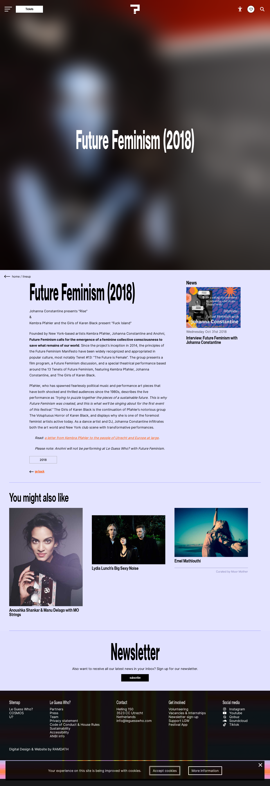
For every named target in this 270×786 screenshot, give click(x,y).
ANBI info (57, 736)
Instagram (236, 709)
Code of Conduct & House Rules (75, 724)
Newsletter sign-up (183, 717)
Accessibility (59, 732)
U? (11, 717)
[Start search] (261, 9)
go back (39, 471)
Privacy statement (64, 721)
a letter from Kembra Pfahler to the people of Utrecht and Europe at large (102, 438)
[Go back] (7, 276)
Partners (56, 709)
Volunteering (178, 709)
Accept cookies (165, 771)
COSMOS (16, 713)
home (16, 276)
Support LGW (179, 721)
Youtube (235, 713)
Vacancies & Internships (187, 713)
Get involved (177, 702)
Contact (121, 702)
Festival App (178, 724)
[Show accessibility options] (240, 9)
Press (54, 713)
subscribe (135, 677)
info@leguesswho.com (134, 721)
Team (54, 717)
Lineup (27, 276)
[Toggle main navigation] (7, 9)
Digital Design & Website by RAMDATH (39, 749)
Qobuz (234, 717)
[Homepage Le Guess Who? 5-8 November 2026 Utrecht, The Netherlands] (135, 9)
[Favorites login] (251, 9)
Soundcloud (238, 721)
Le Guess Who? (21, 709)
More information (205, 771)
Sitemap (14, 702)
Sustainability (60, 728)
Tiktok (233, 724)
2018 (43, 460)
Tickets (29, 9)
